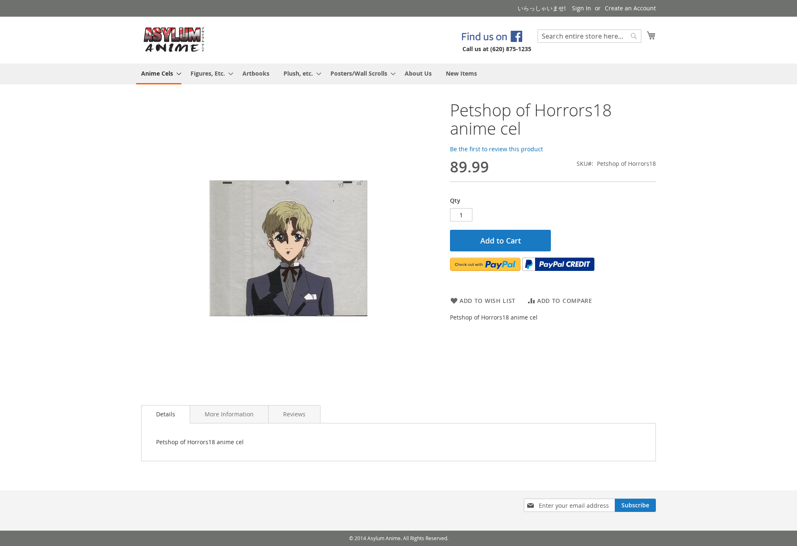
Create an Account (630, 8)
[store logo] (174, 39)
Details (165, 414)
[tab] (165, 414)
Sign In (581, 8)
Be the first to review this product (496, 149)
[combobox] (589, 36)
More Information (229, 414)
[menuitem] (158, 74)
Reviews (294, 414)
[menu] (398, 74)
